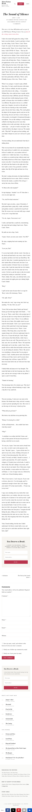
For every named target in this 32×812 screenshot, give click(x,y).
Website (4, 635)
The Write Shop (14, 772)
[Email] (24, 810)
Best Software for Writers (10, 776)
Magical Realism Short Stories (19, 784)
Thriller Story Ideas (6, 796)
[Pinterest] (18, 810)
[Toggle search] (15, 4)
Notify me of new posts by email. (13, 653)
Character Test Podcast (18, 774)
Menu (27, 3)
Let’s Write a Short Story (7, 774)
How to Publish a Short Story (23, 776)
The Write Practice (6, 772)
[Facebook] (7, 810)
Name (4, 620)
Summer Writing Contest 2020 (17, 19)
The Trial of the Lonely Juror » (24, 576)
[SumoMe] (29, 810)
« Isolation (5, 575)
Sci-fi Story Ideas (24, 796)
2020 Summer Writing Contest (16, 21)
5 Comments (17, 23)
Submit (21, 3)
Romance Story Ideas (24, 794)
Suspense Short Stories (7, 784)
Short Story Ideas (5, 794)
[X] (13, 810)
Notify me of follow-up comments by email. (15, 649)
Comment (5, 596)
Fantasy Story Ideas (15, 796)
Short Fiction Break (6, 2)
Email (4, 628)
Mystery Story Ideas (14, 794)
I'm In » (16, 562)
